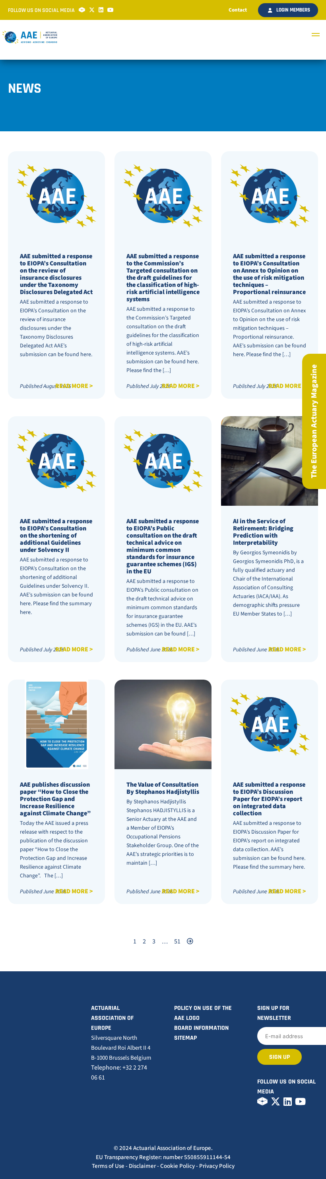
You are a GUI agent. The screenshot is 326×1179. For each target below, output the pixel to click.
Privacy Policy (217, 1166)
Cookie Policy (177, 1166)
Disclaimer (142, 1166)
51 (177, 941)
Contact (238, 10)
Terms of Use (108, 1166)
